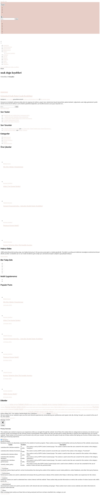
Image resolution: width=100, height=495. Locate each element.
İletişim (5, 58)
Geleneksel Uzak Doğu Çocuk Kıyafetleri (16, 96)
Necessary (5, 440)
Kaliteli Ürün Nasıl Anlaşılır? (11, 121)
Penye (25, 409)
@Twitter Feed (5, 108)
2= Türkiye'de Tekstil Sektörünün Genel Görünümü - (36, 128)
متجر (4, 12)
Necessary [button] (4, 438)
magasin (5, 11)
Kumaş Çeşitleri (10, 53)
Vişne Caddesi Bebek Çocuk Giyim (73, 409)
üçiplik (55, 411)
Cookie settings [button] (5, 418)
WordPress (54, 413)
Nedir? (5, 51)
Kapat (2, 4)
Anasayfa (6, 45)
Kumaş (96, 407)
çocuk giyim (33, 411)
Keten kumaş (89, 407)
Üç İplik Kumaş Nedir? (9, 130)
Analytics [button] (3, 476)
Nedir (21, 409)
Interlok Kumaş (67, 407)
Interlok (63, 407)
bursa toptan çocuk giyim (44, 407)
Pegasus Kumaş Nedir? (11, 225)
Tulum (56, 409)
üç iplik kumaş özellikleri (71, 411)
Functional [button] (3, 467)
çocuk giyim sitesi (46, 411)
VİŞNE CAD (7, 411)
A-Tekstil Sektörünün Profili (11, 120)
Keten (84, 407)
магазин (5, 9)
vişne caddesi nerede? (86, 409)
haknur (52, 407)
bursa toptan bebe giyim (15, 407)
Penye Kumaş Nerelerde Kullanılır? (36, 409)
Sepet (5, 61)
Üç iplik (13, 411)
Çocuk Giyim (7, 48)
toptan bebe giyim (50, 409)
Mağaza (5, 55)
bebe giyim (14, 404)
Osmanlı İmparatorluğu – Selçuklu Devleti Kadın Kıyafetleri (23, 206)
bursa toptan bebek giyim (32, 407)
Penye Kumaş (28, 409)
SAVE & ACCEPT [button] (5, 493)
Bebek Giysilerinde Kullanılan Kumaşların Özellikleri (78, 404)
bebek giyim (23, 404)
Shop (4, 7)
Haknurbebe (4, 256)
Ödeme (5, 62)
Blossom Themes (41, 413)
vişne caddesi (61, 409)
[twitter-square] (3, 265)
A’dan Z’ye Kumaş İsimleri (11, 186)
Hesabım (5, 64)
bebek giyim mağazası (35, 404)
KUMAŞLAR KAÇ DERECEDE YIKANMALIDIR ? (16, 115)
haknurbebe (9, 99)
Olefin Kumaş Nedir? (10, 394)
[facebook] (3, 263)
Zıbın (11, 411)
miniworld (11, 409)
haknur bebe (57, 407)
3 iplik (2, 404)
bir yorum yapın (45, 99)
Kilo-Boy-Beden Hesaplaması (13, 167)
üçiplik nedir (78, 411)
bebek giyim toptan (50, 404)
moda (16, 409)
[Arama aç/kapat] (2, 17)
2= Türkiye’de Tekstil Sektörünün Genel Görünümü (17, 118)
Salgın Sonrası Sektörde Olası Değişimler (15, 117)
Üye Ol (5, 56)
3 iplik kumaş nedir (6, 404)
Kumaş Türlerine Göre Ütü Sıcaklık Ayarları (17, 245)
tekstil (44, 409)
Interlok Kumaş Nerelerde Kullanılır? (76, 407)
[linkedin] (3, 271)
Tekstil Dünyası (7, 47)
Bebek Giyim (7, 50)
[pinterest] (3, 266)
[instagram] (3, 268)
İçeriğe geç (4, 1)
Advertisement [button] (5, 482)
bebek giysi (62, 404)
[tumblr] (3, 269)
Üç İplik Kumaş (17, 411)
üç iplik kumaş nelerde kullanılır (61, 411)
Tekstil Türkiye (23, 130)
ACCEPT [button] (12, 418)
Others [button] (2, 489)
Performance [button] (4, 471)
